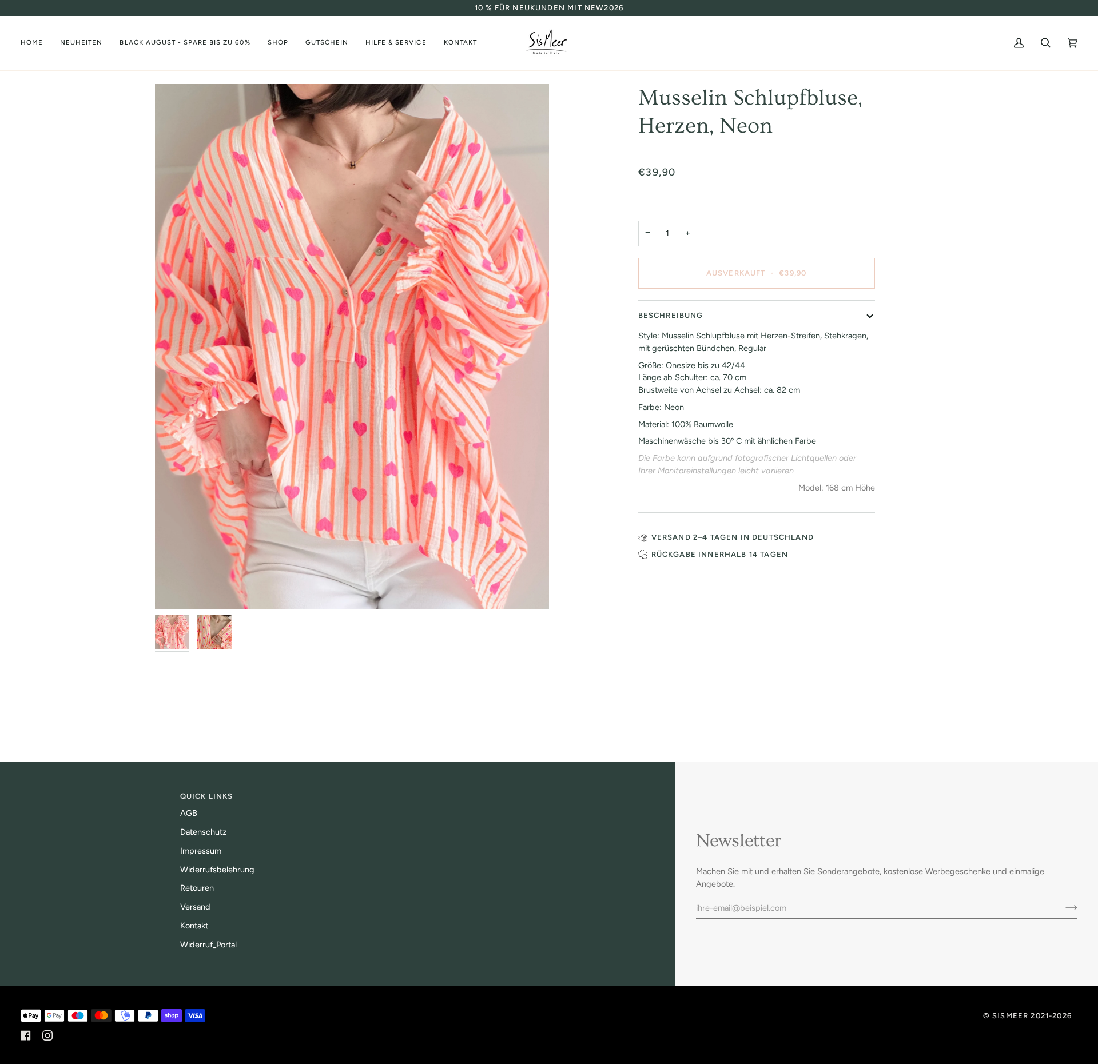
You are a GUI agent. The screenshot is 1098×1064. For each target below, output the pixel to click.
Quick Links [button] (206, 796)
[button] (184, 43)
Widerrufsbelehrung (217, 869)
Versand (195, 907)
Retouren (197, 888)
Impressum (200, 851)
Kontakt (194, 925)
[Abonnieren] (1062, 908)
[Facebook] (26, 1035)
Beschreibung (670, 315)
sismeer (1010, 1015)
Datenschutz (203, 832)
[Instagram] (47, 1035)
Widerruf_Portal (208, 944)
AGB (188, 813)
